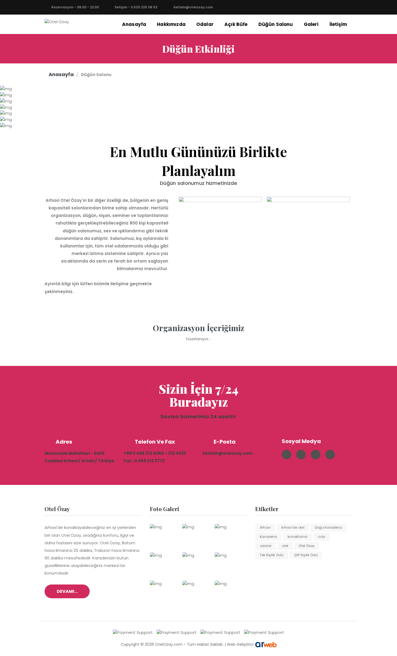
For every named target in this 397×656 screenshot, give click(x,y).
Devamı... (67, 591)
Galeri (311, 24)
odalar (265, 545)
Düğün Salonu (275, 24)
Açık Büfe (236, 24)
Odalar (205, 24)
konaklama (297, 536)
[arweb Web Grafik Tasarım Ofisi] (266, 644)
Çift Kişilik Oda (306, 555)
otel (285, 545)
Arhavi (265, 527)
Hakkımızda (171, 24)
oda (321, 536)
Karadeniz (268, 536)
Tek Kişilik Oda (272, 555)
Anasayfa (134, 24)
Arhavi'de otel (292, 527)
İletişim (338, 24)
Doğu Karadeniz (328, 527)
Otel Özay (307, 545)
